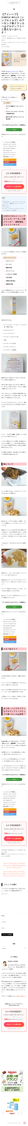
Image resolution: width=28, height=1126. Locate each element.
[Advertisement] (14, 1052)
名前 (3, 915)
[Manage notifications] (24, 1123)
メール (3, 922)
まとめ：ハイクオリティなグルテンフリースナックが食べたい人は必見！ (13, 209)
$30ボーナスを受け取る (14, 186)
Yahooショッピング (9, 164)
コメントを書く (5, 46)
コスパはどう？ (7, 207)
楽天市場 (7, 162)
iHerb (5, 42)
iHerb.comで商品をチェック (14, 129)
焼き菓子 (3, 44)
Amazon (7, 159)
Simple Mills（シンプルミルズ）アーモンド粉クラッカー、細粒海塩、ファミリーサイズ (14, 202)
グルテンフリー (11, 42)
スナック (18, 42)
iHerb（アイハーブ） (13, 71)
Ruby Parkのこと (21, 996)
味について (6, 205)
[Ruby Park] (14, 5)
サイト (3, 928)
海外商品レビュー (12, 38)
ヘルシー (24, 42)
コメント (4, 893)
